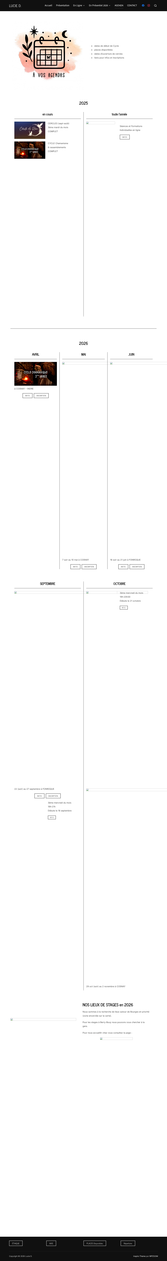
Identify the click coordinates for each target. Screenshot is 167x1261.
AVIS (51, 1243)
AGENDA (119, 5)
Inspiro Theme (139, 1256)
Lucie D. (15, 5)
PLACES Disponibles (95, 1243)
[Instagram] (149, 5)
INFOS (124, 136)
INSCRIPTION (41, 395)
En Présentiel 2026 (98, 5)
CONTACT (132, 5)
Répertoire (128, 1243)
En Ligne (77, 5)
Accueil (48, 5)
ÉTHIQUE (15, 1243)
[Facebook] (143, 5)
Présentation (62, 5)
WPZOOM (153, 1256)
